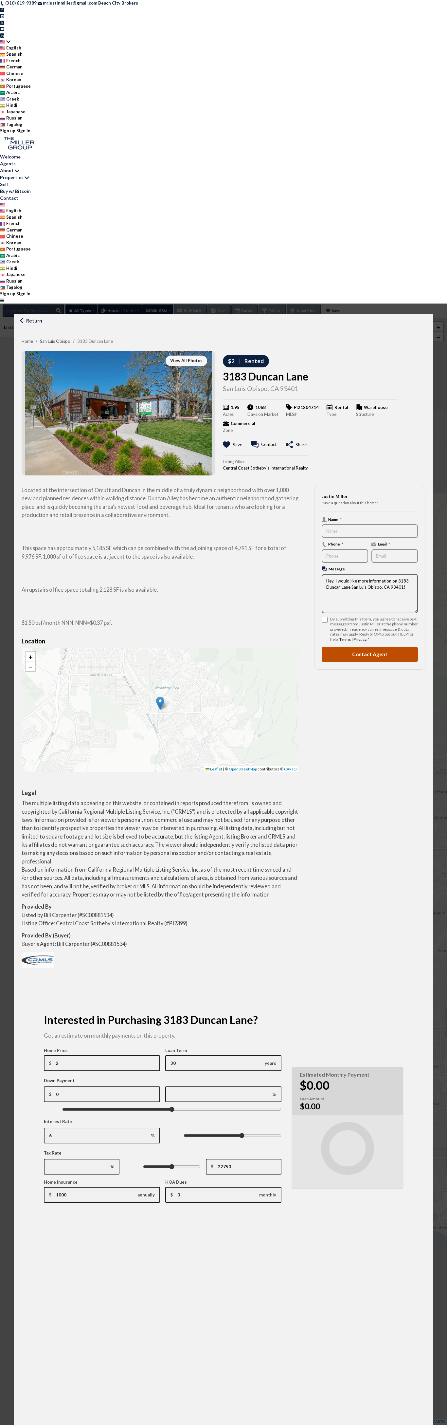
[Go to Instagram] (2, 15)
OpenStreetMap (243, 769)
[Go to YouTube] (2, 28)
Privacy (359, 639)
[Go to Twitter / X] (2, 22)
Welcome (10, 156)
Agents (8, 163)
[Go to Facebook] (2, 9)
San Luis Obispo (55, 341)
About (7, 170)
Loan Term (176, 1050)
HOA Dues (176, 1182)
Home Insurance (61, 1182)
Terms (345, 639)
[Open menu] (2, 300)
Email (384, 544)
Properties (12, 177)
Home (27, 341)
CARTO (290, 769)
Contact (9, 198)
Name (335, 519)
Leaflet (215, 769)
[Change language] (5, 41)
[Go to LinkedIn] (2, 35)
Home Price (56, 1050)
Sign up (7, 130)
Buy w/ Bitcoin (15, 191)
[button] (160, 703)
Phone (335, 544)
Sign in (23, 130)
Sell (4, 184)
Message (337, 569)
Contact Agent (369, 654)
